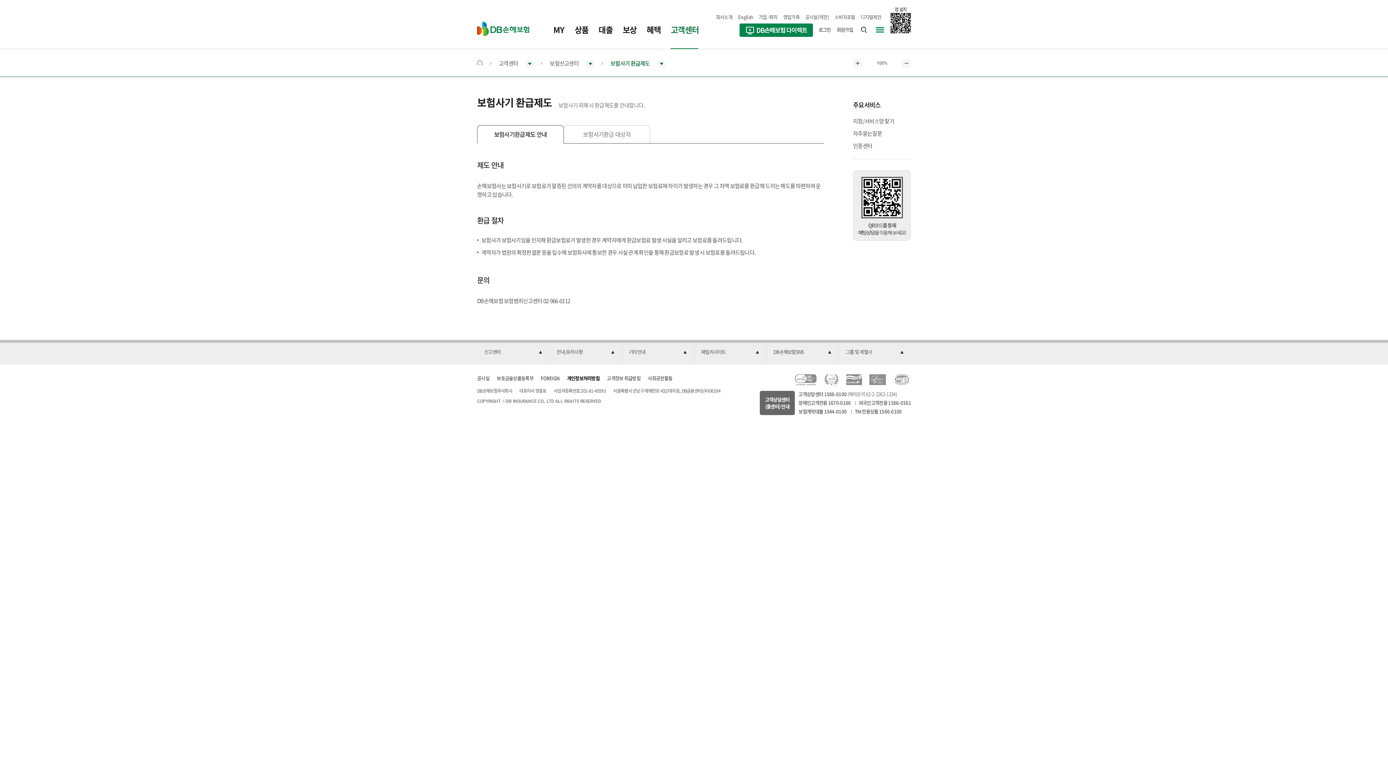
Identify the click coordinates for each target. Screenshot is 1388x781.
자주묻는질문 (867, 133)
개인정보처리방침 (583, 378)
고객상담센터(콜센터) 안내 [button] (777, 403)
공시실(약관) (817, 16)
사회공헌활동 (660, 378)
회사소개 (724, 16)
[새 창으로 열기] (776, 31)
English (745, 16)
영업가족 (791, 16)
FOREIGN (550, 378)
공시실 (483, 378)
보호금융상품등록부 (515, 378)
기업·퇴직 (768, 16)
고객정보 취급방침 (624, 378)
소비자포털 (845, 16)
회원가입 (845, 29)
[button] (513, 352)
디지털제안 (871, 16)
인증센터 (862, 146)
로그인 (825, 29)
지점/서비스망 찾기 (873, 121)
